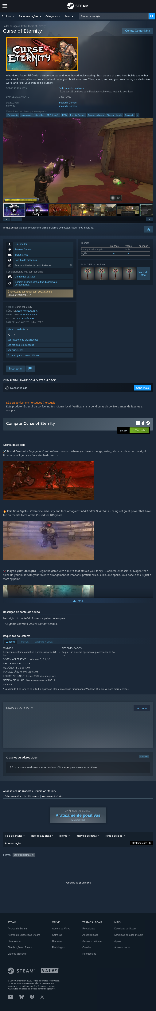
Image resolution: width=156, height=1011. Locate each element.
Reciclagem (58, 947)
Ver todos (144, 756)
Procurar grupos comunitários (23, 355)
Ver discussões (15, 350)
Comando (129, 115)
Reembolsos (89, 953)
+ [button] (137, 115)
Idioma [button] (63, 835)
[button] (8, 16)
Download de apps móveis (128, 934)
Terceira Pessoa (77, 115)
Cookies (86, 947)
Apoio (117, 941)
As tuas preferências (52, 796)
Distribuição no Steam (20, 947)
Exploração (12, 115)
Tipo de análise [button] (13, 835)
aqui (66, 767)
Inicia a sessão (10, 227)
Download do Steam (125, 928)
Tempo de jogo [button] (114, 835)
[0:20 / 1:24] (78, 160)
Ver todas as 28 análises (78, 882)
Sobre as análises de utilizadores (22, 796)
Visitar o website (17, 329)
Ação (19, 310)
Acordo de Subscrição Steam (24, 934)
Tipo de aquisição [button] (41, 835)
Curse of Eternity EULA (19, 295)
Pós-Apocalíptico (96, 115)
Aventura (27, 310)
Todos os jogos (11, 26)
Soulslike (39, 115)
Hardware (57, 941)
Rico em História (114, 115)
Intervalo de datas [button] (86, 835)
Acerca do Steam (17, 928)
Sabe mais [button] (142, 387)
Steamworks (14, 941)
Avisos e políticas (92, 941)
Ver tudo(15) (143, 274)
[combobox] (114, 16)
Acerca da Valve (61, 928)
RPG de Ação (53, 115)
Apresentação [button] (13, 843)
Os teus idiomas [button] (22, 855)
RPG (23, 26)
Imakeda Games (67, 102)
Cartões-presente (17, 953)
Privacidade (88, 928)
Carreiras (57, 934)
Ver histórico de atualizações (23, 339)
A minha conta (122, 947)
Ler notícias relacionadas (21, 344)
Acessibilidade (90, 934)
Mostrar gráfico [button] (139, 843)
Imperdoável (26, 115)
